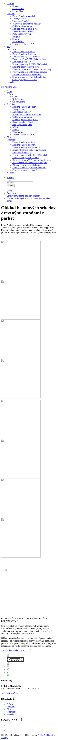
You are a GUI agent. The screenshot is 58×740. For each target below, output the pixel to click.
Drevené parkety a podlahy (24, 16)
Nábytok (16, 36)
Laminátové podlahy (21, 21)
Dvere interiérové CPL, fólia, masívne (29, 59)
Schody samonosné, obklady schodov (29, 77)
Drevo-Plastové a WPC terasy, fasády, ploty (31, 69)
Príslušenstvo (18, 41)
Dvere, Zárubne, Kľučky (23, 31)
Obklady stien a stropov (23, 26)
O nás (15, 6)
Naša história (18, 8)
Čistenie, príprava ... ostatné (24, 79)
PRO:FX (42, 735)
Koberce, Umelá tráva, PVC (25, 29)
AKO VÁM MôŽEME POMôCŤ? (17, 650)
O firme (10, 3)
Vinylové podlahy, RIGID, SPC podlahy (30, 64)
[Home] (9, 87)
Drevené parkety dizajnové (24, 54)
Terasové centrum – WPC (23, 44)
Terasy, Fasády (19, 18)
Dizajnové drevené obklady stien (27, 74)
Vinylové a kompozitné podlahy (26, 24)
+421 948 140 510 (9, 693)
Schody (15, 39)
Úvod (9, 91)
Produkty (11, 13)
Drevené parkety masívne (23, 51)
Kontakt (10, 82)
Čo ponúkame (18, 11)
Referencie (11, 49)
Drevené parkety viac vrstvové (26, 56)
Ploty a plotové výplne (22, 34)
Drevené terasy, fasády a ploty (25, 67)
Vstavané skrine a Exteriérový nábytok (29, 72)
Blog (9, 46)
